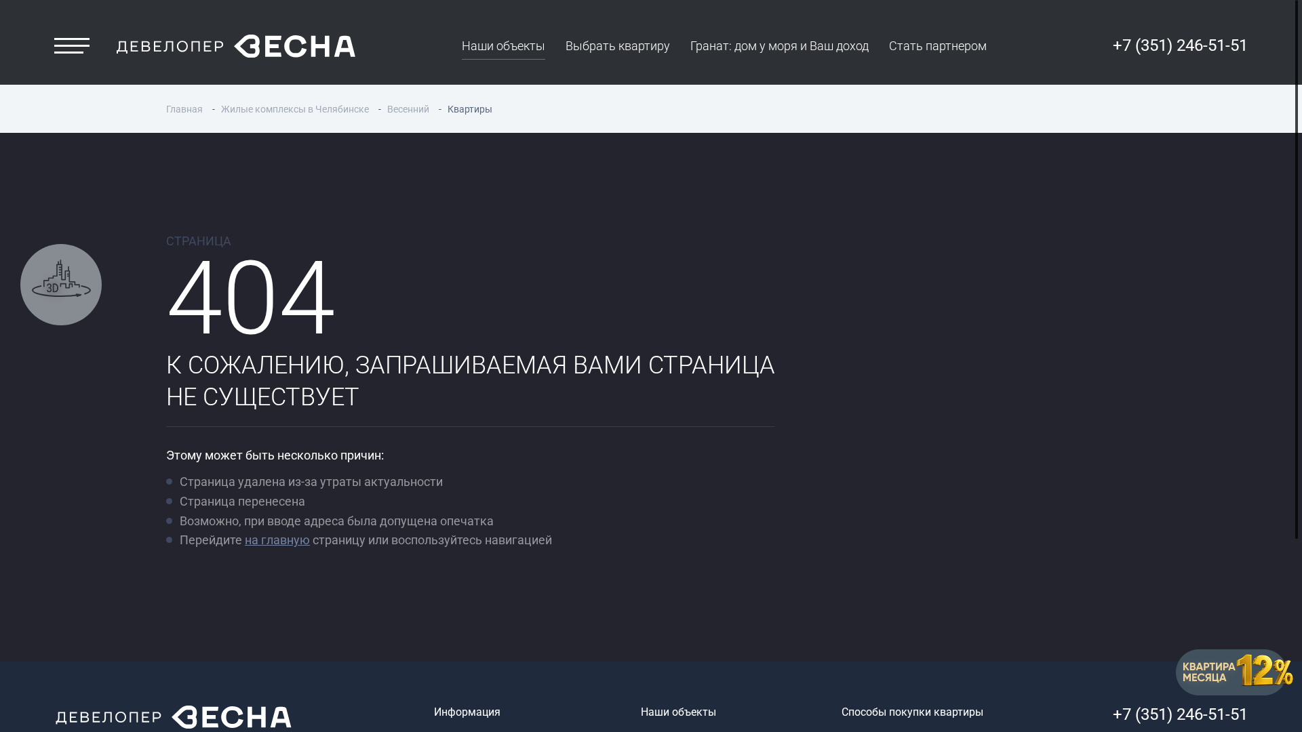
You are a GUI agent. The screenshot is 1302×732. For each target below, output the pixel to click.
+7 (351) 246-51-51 (1180, 45)
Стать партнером (938, 46)
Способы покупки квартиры (912, 712)
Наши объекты (503, 46)
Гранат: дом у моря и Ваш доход (779, 46)
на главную (277, 540)
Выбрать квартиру (618, 46)
